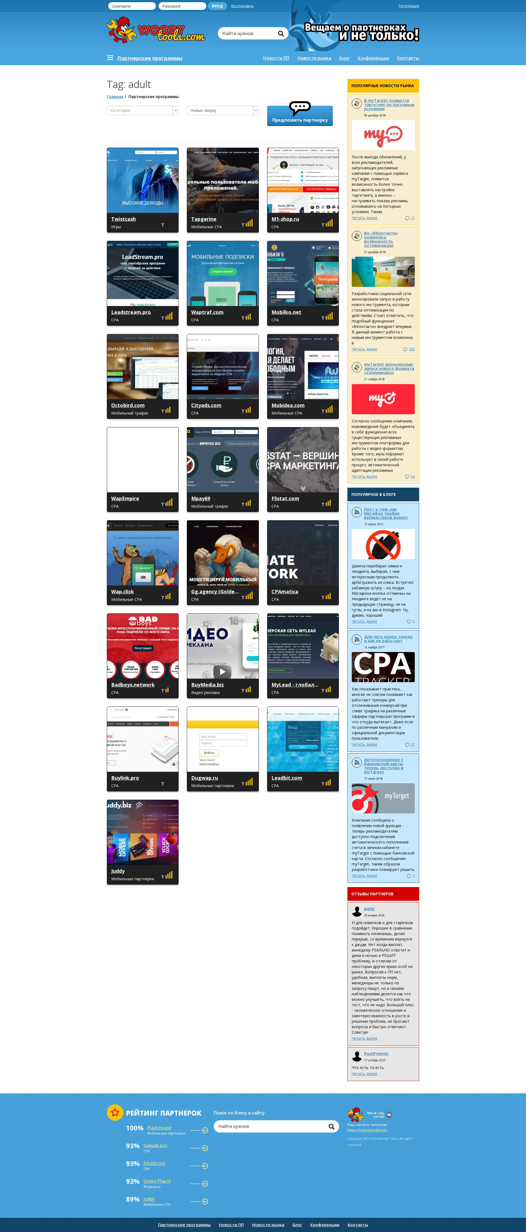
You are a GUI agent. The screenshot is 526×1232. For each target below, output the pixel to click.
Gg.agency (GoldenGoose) (216, 591)
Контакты (408, 58)
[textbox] (141, 110)
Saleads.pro (155, 1145)
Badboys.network (133, 684)
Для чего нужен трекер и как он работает (388, 638)
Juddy (118, 871)
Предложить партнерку (300, 120)
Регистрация (409, 6)
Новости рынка (314, 58)
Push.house (159, 1128)
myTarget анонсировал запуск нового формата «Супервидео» (389, 368)
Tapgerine (203, 219)
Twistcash (123, 219)
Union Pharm (157, 1181)
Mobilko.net (286, 312)
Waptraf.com (207, 312)
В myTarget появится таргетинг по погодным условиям (389, 104)
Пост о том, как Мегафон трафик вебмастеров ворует (386, 513)
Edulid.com (154, 1163)
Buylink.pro (125, 777)
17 (413, 218)
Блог (344, 58)
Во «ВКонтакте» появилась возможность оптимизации (381, 239)
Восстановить (242, 6)
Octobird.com (128, 405)
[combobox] (143, 110)
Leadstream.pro (131, 312)
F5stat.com (285, 498)
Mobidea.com (288, 405)
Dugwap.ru (204, 777)
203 (412, 349)
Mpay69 (200, 498)
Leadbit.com (286, 777)
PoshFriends (376, 1053)
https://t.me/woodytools (367, 1129)
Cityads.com (206, 405)
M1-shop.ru (285, 219)
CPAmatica (284, 591)
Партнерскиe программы (149, 58)
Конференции (373, 58)
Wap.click (122, 591)
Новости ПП (276, 58)
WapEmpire (125, 498)
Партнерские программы (184, 1224)
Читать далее (364, 217)
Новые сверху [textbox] (203, 110)
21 (413, 744)
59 (413, 476)
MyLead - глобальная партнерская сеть (296, 684)
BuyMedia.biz (207, 684)
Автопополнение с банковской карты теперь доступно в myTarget (384, 765)
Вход (217, 5)
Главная (115, 96)
